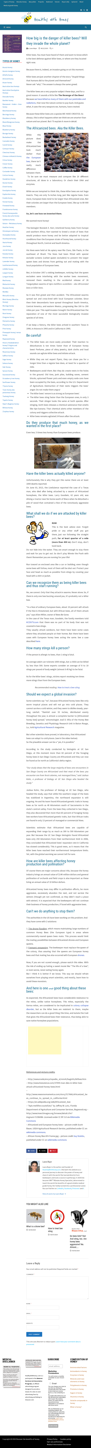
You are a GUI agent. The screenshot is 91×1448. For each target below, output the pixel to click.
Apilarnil (74, 2)
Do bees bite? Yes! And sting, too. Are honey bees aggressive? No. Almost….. (78, 1241)
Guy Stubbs (79, 1136)
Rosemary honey (9, 352)
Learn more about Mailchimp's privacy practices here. (56, 1419)
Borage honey (8, 133)
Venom (57, 2)
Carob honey (7, 145)
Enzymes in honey (77, 1375)
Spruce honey (8, 371)
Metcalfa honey (8, 295)
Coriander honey (9, 171)
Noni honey (7, 313)
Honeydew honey (9, 235)
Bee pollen (32, 2)
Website (29, 1323)
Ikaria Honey (7, 242)
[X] (84, 10)
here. (38, 641)
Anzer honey (7, 82)
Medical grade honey (11, 5)
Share (32, 1151)
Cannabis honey (9, 141)
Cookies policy (65, 1439)
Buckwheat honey (9, 137)
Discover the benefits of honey (27, 1439)
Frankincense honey (10, 209)
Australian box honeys (11, 86)
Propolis (41, 2)
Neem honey (7, 309)
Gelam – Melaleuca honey (12, 223)
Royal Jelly (65, 2)
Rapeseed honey (9, 339)
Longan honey (8, 276)
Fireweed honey (8, 205)
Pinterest (76, 1188)
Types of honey (9, 2)
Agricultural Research (44, 727)
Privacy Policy (52, 1439)
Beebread (49, 2)
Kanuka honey (8, 254)
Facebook (67, 1188)
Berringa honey (8, 114)
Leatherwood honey (10, 265)
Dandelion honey (9, 179)
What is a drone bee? (35, 1226)
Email (29, 1313)
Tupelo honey (8, 400)
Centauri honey (8, 148)
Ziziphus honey (8, 411)
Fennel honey (8, 202)
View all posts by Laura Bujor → (54, 1194)
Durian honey (8, 183)
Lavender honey (8, 261)
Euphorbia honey (9, 194)
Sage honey (7, 359)
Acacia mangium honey (11, 71)
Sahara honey (8, 363)
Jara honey (7, 246)
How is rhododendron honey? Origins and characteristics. (11, 345)
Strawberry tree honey (11, 378)
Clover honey (7, 164)
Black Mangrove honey (11, 122)
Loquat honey (8, 273)
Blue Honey (7, 126)
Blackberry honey (9, 118)
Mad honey (7, 280)
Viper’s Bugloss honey (11, 404)
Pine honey (7, 328)
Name (29, 1304)
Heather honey (8, 227)
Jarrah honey (8, 250)
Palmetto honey (9, 321)
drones (81, 955)
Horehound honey (9, 238)
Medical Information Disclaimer (59, 1444)
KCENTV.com (32, 622)
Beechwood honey (9, 111)
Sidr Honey (7, 367)
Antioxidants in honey (78, 1371)
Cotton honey (8, 175)
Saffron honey (8, 355)
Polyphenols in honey (78, 1385)
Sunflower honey (9, 382)
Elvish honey (7, 186)
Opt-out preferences (55, 1442)
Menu (8, 27)
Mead (81, 2)
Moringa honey (8, 306)
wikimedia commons (35, 1132)
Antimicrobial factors (78, 1367)
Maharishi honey (9, 284)
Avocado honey (8, 96)
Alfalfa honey (8, 75)
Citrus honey (7, 160)
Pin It (54, 1151)
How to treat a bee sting (69, 687)
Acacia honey (7, 67)
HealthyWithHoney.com (52, 1170)
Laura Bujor (33, 48)
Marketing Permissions (53, 1372)
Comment (30, 1274)
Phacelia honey (8, 325)
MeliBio (5, 292)
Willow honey (8, 408)
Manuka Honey (22, 2)
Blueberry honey (9, 130)
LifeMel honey (8, 269)
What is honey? (76, 1407)
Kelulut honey (8, 257)
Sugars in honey (76, 1393)
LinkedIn (60, 1188)
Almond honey (8, 79)
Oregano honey (8, 317)
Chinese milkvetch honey (12, 156)
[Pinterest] (87, 10)
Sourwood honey (9, 374)
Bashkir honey (8, 100)
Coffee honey (7, 167)
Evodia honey (8, 198)
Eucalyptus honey (9, 190)
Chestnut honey (9, 152)
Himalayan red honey (11, 231)
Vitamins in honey (77, 1397)
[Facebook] (81, 10)
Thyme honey (8, 386)
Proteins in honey (77, 1389)
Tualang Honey (8, 396)
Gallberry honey (9, 220)
